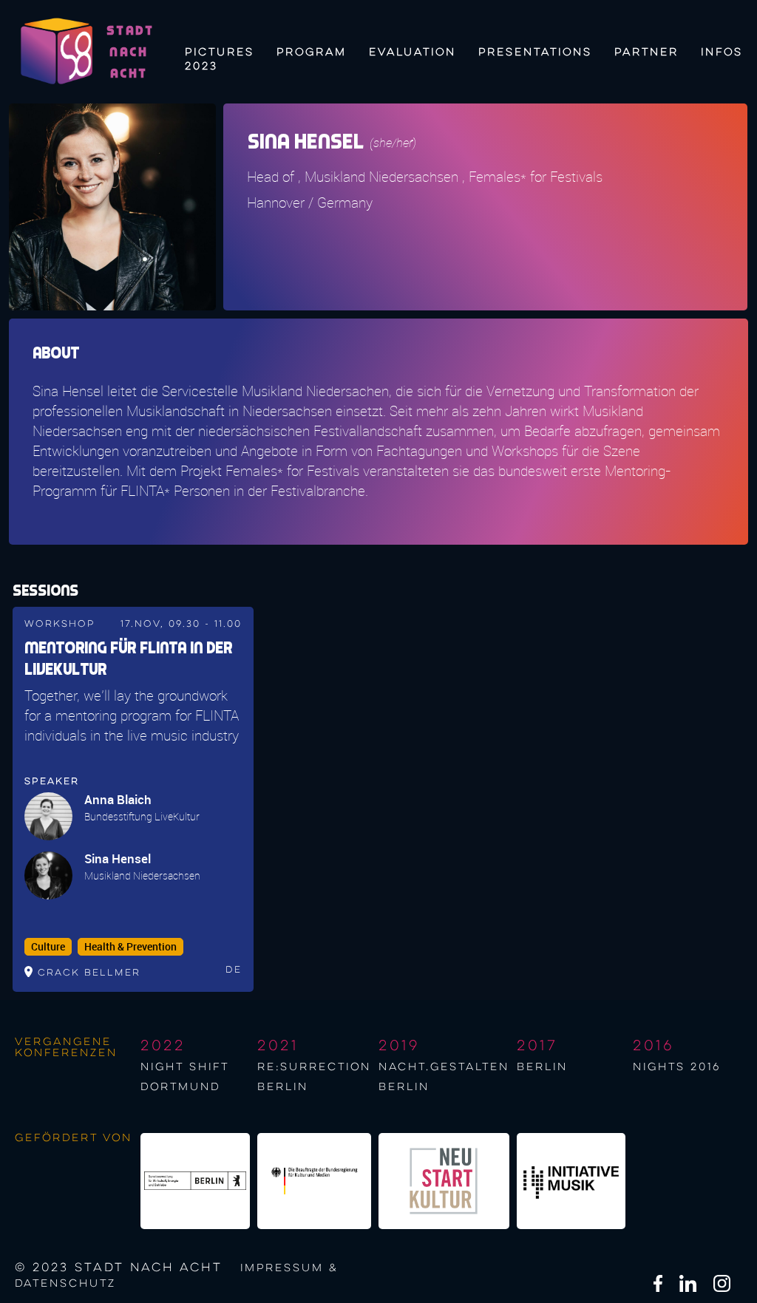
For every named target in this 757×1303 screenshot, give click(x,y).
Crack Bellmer (89, 973)
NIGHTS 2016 (677, 1067)
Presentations (535, 52)
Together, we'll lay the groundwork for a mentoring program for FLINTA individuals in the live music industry (131, 715)
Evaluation (412, 52)
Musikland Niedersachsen (142, 875)
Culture (48, 946)
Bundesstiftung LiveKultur (142, 816)
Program (311, 52)
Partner (646, 52)
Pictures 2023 (219, 57)
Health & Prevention (130, 946)
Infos (722, 52)
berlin (542, 1067)
